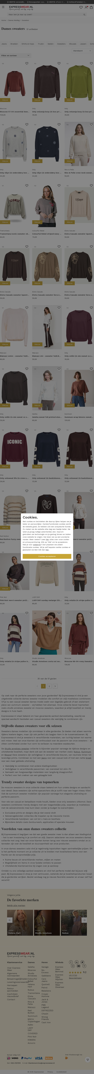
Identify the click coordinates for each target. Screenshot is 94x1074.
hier (47, 539)
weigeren (37, 545)
